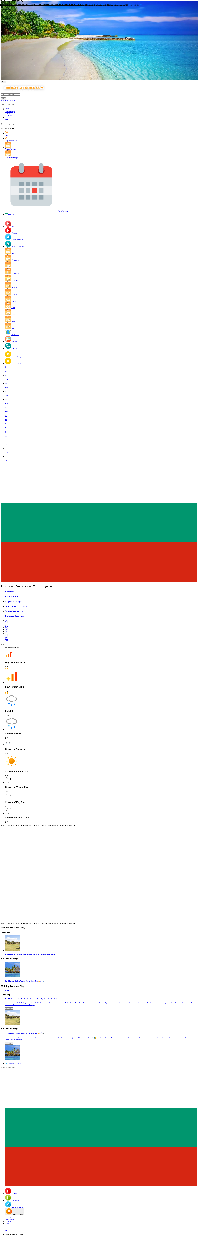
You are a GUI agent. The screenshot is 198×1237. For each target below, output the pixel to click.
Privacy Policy (9, 1220)
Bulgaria (8, 113)
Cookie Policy (9, 1218)
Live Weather (12, 596)
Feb (6, 622)
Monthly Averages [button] (18, 246)
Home (7, 108)
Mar (6, 624)
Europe (7, 110)
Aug (6, 633)
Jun (6, 629)
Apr (6, 626)
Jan (6, 620)
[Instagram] (101, 1231)
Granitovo (8, 115)
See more (4, 991)
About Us (8, 1221)
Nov (6, 639)
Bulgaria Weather (14, 615)
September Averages (16, 606)
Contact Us (8, 1223)
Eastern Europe (10, 112)
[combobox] (10, 94)
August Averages (13, 601)
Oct (6, 637)
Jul (6, 631)
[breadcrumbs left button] (1, 123)
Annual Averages (14, 611)
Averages (8, 117)
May (6, 119)
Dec (6, 641)
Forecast (9, 591)
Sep (6, 635)
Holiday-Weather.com (8, 100)
